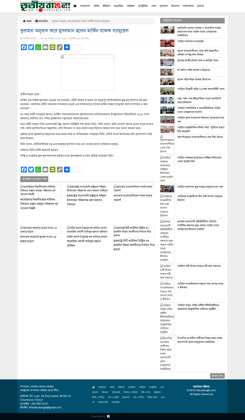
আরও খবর (218, 376)
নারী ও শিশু (145, 392)
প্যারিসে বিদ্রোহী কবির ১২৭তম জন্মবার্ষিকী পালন (201, 89)
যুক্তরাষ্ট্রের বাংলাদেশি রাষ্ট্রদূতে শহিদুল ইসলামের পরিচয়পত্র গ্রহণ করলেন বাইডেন (86, 200)
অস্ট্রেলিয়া (143, 6)
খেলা (153, 6)
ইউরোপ (106, 6)
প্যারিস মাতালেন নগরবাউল (190, 41)
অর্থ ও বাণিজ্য (138, 397)
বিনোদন (175, 6)
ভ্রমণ (163, 397)
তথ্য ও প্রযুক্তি (113, 397)
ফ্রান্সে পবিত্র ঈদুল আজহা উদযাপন (194, 79)
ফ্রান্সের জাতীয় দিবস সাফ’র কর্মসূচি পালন (197, 60)
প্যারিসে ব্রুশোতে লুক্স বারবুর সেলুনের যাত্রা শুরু (200, 186)
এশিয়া (96, 6)
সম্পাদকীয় (115, 402)
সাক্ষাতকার (188, 6)
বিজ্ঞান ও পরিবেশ (131, 392)
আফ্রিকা (131, 6)
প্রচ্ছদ (28, 21)
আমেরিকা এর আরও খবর (34, 178)
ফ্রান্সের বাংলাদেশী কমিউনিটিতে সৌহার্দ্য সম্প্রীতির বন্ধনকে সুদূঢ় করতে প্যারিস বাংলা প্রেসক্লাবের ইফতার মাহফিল (198, 225)
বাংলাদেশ (85, 6)
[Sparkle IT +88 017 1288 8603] (130, 416)
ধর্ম (93, 402)
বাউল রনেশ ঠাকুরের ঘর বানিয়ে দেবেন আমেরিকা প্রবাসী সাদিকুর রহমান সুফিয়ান (87, 241)
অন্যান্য (200, 6)
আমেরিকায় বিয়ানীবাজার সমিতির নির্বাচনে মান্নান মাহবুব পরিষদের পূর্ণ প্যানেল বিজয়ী (39, 204)
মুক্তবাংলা (125, 397)
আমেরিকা (118, 6)
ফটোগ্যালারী (103, 402)
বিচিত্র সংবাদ (152, 397)
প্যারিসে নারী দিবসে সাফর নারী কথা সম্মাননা (199, 266)
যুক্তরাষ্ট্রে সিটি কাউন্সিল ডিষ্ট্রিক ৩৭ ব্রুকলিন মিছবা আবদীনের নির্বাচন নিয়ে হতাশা (134, 245)
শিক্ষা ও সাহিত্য (98, 397)
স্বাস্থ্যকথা (157, 392)
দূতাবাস (164, 6)
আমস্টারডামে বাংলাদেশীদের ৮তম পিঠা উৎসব (200, 137)
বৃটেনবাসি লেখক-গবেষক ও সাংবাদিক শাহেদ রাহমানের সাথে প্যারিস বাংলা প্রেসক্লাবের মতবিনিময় (199, 31)
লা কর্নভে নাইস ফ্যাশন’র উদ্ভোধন (193, 70)
